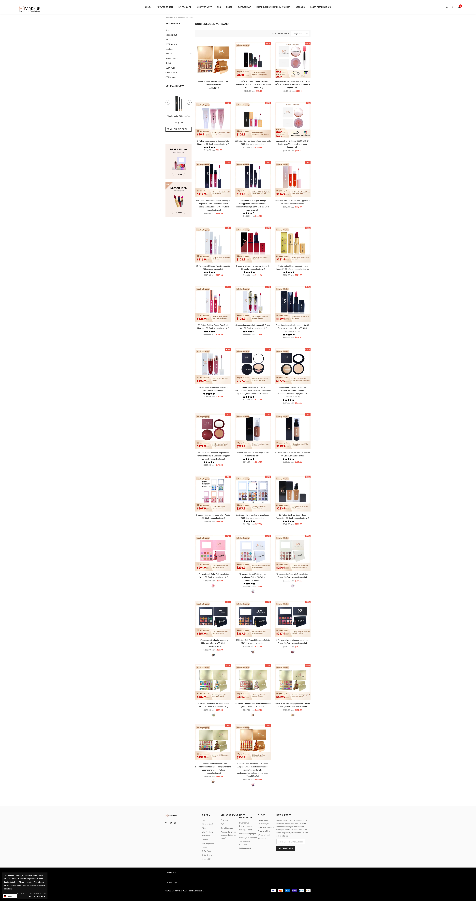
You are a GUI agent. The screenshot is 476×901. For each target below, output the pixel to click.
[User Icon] (453, 7)
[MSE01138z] (253, 591)
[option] (178, 112)
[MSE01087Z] (213, 781)
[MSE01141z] (292, 715)
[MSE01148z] (213, 586)
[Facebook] (166, 822)
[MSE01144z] (292, 651)
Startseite (169, 17)
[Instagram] (170, 822)
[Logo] (29, 9)
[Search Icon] (447, 7)
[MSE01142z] (253, 715)
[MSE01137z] (292, 586)
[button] (210, 147)
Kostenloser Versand (184, 17)
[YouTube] (175, 822)
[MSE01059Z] (253, 784)
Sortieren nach (280, 33)
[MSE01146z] (213, 655)
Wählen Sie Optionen (179, 129)
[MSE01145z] (253, 651)
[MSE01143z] (213, 715)
